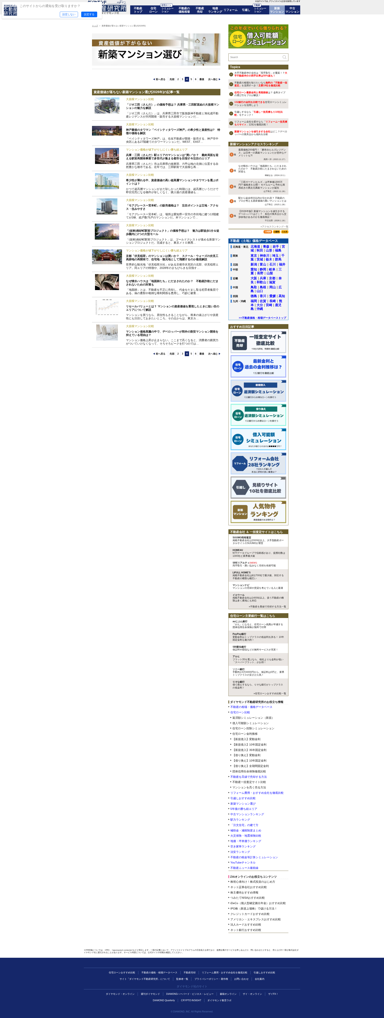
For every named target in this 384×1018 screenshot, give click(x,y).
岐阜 (272, 269)
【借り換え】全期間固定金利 (250, 766)
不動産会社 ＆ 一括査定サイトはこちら (256, 532)
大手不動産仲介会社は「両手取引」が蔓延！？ (260, 74)
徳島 (254, 296)
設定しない (68, 14)
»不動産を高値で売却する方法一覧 (267, 606)
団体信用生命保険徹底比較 (249, 771)
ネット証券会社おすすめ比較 (248, 887)
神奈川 (264, 255)
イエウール (258, 598)
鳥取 (254, 287)
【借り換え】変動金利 (246, 755)
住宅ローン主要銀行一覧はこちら (252, 615)
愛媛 (272, 296)
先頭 (172, 79)
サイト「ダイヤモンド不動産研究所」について (145, 979)
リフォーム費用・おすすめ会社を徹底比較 (224, 972)
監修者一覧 (182, 979)
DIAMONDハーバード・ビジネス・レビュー (190, 994)
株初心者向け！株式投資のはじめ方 (252, 881)
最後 (201, 79)
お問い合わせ (241, 979)
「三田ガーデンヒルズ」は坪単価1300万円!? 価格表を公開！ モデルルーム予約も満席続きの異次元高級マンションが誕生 (262, 186)
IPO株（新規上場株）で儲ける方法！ (253, 908)
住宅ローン (153, 10)
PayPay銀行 (258, 637)
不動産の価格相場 (184, 10)
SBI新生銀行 (255, 648)
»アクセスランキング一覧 (274, 226)
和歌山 (261, 282)
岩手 (276, 246)
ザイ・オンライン (252, 994)
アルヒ (258, 659)
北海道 (255, 246)
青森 (266, 246)
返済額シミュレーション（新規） (253, 717)
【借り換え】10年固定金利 (249, 760)
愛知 (254, 269)
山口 (260, 291)
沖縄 (260, 309)
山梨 (270, 273)
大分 (260, 305)
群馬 (278, 259)
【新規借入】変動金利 (246, 739)
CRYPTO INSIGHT (191, 1000)
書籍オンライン (228, 994)
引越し (246, 9)
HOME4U (259, 553)
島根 (263, 287)
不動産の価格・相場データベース (159, 972)
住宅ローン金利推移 (245, 733)
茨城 (260, 259)
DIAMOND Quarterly (164, 1000)
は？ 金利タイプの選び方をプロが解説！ (259, 94)
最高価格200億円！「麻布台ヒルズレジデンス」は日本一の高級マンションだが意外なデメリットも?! (262, 154)
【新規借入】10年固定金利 (249, 744)
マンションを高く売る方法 (249, 787)
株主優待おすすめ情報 (244, 892)
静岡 (263, 269)
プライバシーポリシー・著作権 (211, 979)
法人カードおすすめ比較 (245, 924)
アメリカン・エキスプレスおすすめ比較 (255, 919)
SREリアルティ (254, 564)
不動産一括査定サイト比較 (249, 782)
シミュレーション (168, 10)
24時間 (268, 232)
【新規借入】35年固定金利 (249, 750)
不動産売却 (200, 10)
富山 (263, 264)
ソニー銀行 (258, 672)
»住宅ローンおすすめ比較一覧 (270, 693)
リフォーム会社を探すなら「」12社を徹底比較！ (260, 123)
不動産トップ (138, 10)
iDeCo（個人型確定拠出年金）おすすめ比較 (258, 903)
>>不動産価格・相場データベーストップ (262, 317)
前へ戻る (160, 79)
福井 (282, 264)
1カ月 (284, 232)
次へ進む (213, 79)
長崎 (272, 301)
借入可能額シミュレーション (250, 723)
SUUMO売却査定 (258, 540)
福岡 (254, 301)
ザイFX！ (273, 994)
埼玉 (275, 255)
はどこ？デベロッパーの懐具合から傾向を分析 (260, 133)
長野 (260, 273)
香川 (263, 296)
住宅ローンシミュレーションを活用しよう (260, 103)
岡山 (272, 287)
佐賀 (263, 301)
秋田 (260, 250)
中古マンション (292, 10)
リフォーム (231, 9)
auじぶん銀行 (258, 624)
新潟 (254, 264)
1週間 (276, 232)
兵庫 (263, 278)
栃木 (269, 259)
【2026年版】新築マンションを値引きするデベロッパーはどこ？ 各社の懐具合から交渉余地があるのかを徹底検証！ (262, 216)
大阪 (254, 278)
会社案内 (259, 979)
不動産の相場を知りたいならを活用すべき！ (260, 84)
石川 (272, 264)
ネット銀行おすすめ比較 (245, 930)
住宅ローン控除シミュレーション (253, 728)
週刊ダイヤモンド (150, 994)
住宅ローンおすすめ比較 (122, 972)
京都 (272, 278)
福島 (278, 250)
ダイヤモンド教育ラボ (219, 1000)
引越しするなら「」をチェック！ (258, 113)
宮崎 (269, 305)
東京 (254, 255)
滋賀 (272, 282)
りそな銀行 (258, 684)
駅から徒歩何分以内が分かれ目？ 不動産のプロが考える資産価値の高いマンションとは (262, 201)
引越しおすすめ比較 (264, 972)
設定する (89, 14)
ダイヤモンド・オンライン (120, 994)
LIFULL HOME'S (258, 575)
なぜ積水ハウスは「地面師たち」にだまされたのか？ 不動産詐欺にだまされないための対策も (262, 170)
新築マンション (277, 10)
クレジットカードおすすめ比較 (250, 913)
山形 (269, 250)
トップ (95, 26)
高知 (282, 296)
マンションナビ (258, 586)
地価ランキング (215, 10)
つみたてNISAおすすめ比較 (247, 897)
